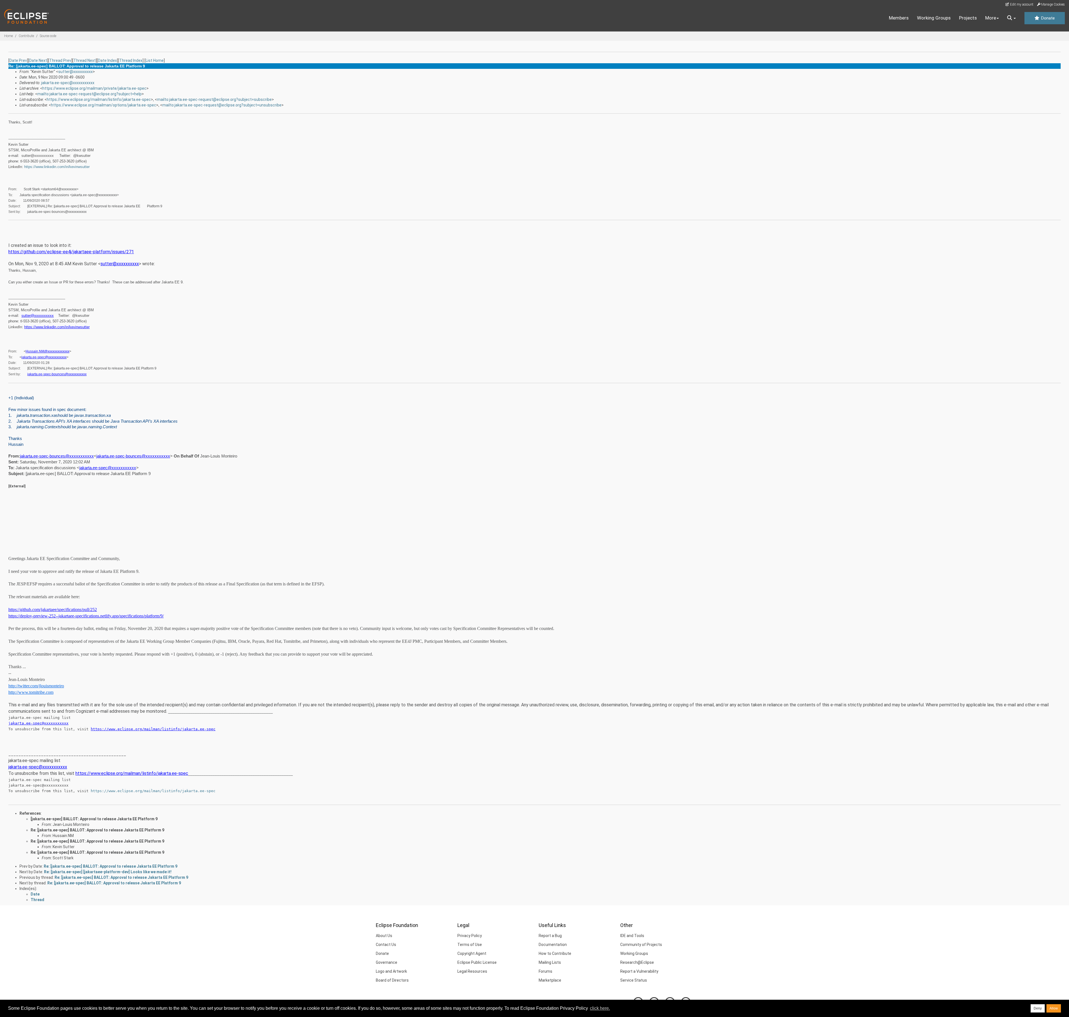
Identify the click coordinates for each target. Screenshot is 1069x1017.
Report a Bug (550, 935)
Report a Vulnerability (639, 971)
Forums (545, 971)
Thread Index (131, 60)
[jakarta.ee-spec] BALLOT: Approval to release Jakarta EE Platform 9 (94, 819)
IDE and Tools (632, 935)
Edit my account (1021, 4)
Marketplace (550, 980)
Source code (48, 36)
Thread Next (84, 60)
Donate (1047, 18)
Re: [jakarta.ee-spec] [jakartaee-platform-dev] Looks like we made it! (107, 872)
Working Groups (934, 18)
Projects (968, 18)
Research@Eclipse (637, 962)
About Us (384, 935)
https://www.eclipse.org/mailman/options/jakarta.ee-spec (103, 105)
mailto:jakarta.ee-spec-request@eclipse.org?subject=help (89, 94)
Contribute (26, 36)
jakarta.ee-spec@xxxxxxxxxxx (67, 83)
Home (8, 36)
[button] (1011, 18)
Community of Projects (641, 944)
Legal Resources (472, 971)
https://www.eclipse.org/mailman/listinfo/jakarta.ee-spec (99, 99)
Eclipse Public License (477, 962)
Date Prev (18, 60)
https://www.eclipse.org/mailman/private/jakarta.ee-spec (94, 88)
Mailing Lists (550, 962)
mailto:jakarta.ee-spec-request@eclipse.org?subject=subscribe (214, 99)
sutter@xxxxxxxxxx (75, 71)
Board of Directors (392, 980)
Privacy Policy (469, 935)
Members (899, 18)
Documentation (553, 944)
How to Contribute (555, 953)
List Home (155, 60)
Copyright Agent (471, 953)
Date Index (107, 60)
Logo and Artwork (391, 971)
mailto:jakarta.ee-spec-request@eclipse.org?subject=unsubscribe (221, 105)
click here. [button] (600, 1008)
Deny (1038, 1008)
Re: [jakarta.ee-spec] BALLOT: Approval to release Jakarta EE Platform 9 (97, 830)
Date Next (38, 60)
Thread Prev (60, 60)
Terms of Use (469, 944)
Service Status (633, 980)
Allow (1054, 1008)
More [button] (990, 18)
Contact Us (386, 944)
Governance (386, 962)
